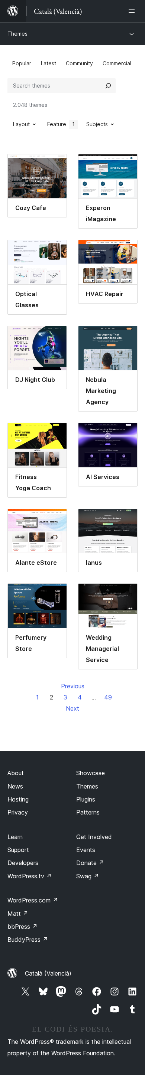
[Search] (108, 85)
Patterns (88, 812)
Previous (72, 686)
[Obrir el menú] (133, 11)
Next (72, 708)
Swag (87, 876)
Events (85, 849)
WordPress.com (32, 900)
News (15, 786)
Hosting (18, 799)
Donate (90, 862)
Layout (21, 124)
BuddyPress (27, 939)
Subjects (97, 124)
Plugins (85, 799)
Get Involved (94, 836)
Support (18, 849)
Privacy (17, 812)
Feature (61, 124)
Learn (15, 836)
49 (108, 697)
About (15, 773)
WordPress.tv (29, 876)
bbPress (22, 926)
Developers (22, 862)
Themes (17, 33)
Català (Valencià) (48, 973)
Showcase (90, 773)
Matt (17, 913)
